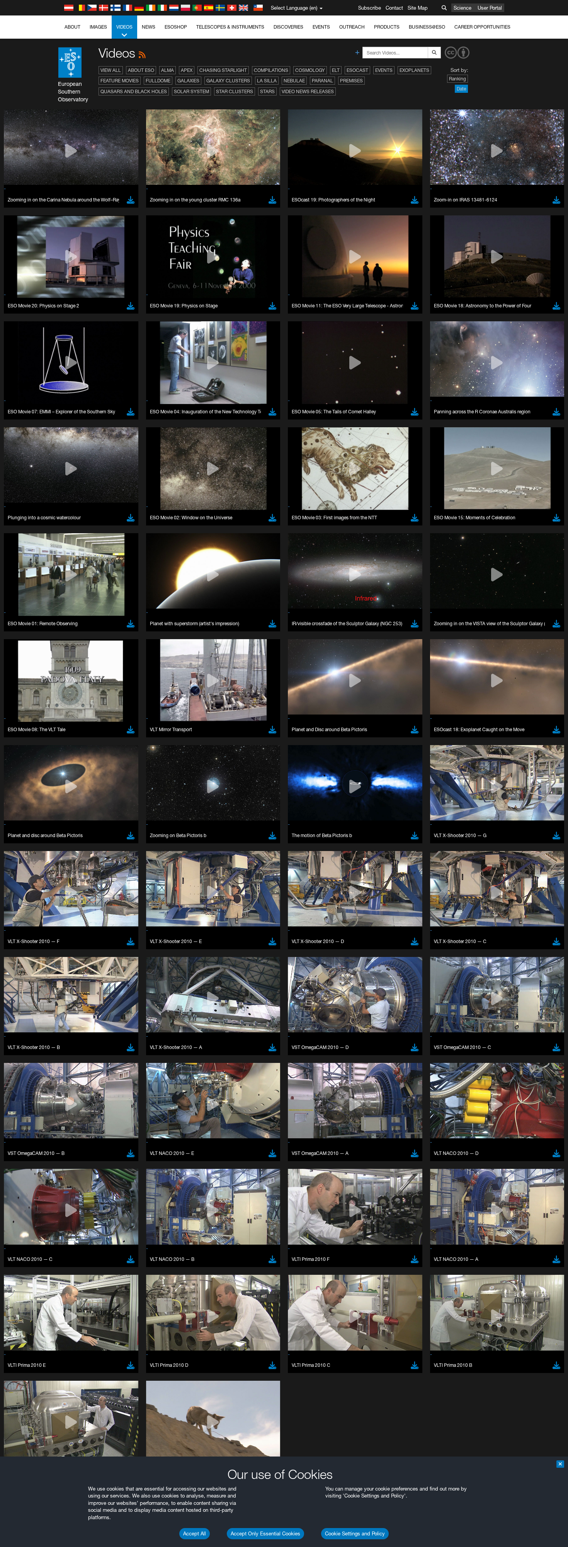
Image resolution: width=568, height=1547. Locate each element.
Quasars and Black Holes (133, 91)
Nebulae (294, 81)
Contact (394, 8)
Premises (351, 81)
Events (321, 27)
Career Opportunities (482, 27)
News (148, 27)
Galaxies (188, 81)
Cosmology (310, 70)
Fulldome (158, 81)
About (72, 27)
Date (461, 89)
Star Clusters (234, 91)
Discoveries (288, 27)
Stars (267, 91)
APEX (186, 70)
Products (387, 27)
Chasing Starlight (223, 70)
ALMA (167, 70)
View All (110, 70)
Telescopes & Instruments (230, 27)
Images (98, 27)
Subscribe (369, 8)
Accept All (194, 1533)
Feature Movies (119, 81)
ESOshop (176, 27)
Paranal (322, 81)
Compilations (271, 70)
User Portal (490, 8)
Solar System (191, 91)
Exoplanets (414, 70)
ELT (336, 70)
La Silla (267, 81)
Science (462, 8)
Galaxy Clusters (228, 81)
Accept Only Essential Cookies (265, 1533)
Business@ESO (427, 27)
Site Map (418, 8)
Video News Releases (308, 91)
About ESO (141, 70)
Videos (124, 27)
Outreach (352, 27)
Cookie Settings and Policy (355, 1533)
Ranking (457, 79)
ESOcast (357, 70)
